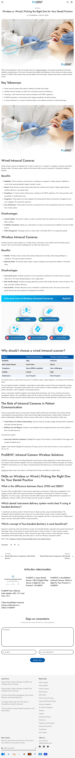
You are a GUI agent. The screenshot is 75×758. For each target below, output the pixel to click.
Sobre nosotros (43, 682)
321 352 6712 (43, 741)
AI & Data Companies (45, 707)
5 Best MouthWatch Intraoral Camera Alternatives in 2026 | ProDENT (12, 605)
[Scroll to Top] (71, 748)
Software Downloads (45, 726)
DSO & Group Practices (46, 698)
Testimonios (42, 720)
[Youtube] (48, 747)
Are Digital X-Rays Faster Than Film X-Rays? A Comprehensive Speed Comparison (15, 703)
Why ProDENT (43, 685)
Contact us (4, 470)
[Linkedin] (44, 747)
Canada (41, 714)
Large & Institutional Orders (47, 701)
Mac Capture (43, 732)
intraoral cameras (41, 70)
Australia (41, 710)
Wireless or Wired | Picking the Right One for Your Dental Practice (29, 539)
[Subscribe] (34, 748)
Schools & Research (45, 704)
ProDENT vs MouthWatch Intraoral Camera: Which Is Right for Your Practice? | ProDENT (61, 581)
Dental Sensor (43, 692)
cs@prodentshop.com (45, 743)
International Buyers (45, 717)
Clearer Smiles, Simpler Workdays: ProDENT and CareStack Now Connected (16, 683)
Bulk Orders (42, 695)
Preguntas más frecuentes (46, 723)
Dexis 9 (11, 202)
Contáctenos (42, 729)
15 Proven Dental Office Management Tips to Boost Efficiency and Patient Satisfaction (17, 696)
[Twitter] (18, 545)
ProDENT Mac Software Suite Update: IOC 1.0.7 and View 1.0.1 (12, 593)
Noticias (37, 8)
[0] (71, 2)
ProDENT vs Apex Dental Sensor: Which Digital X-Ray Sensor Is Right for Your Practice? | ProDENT (37, 581)
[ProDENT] (37, 2)
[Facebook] (11, 545)
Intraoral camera (44, 689)
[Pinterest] (15, 545)
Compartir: (4, 545)
